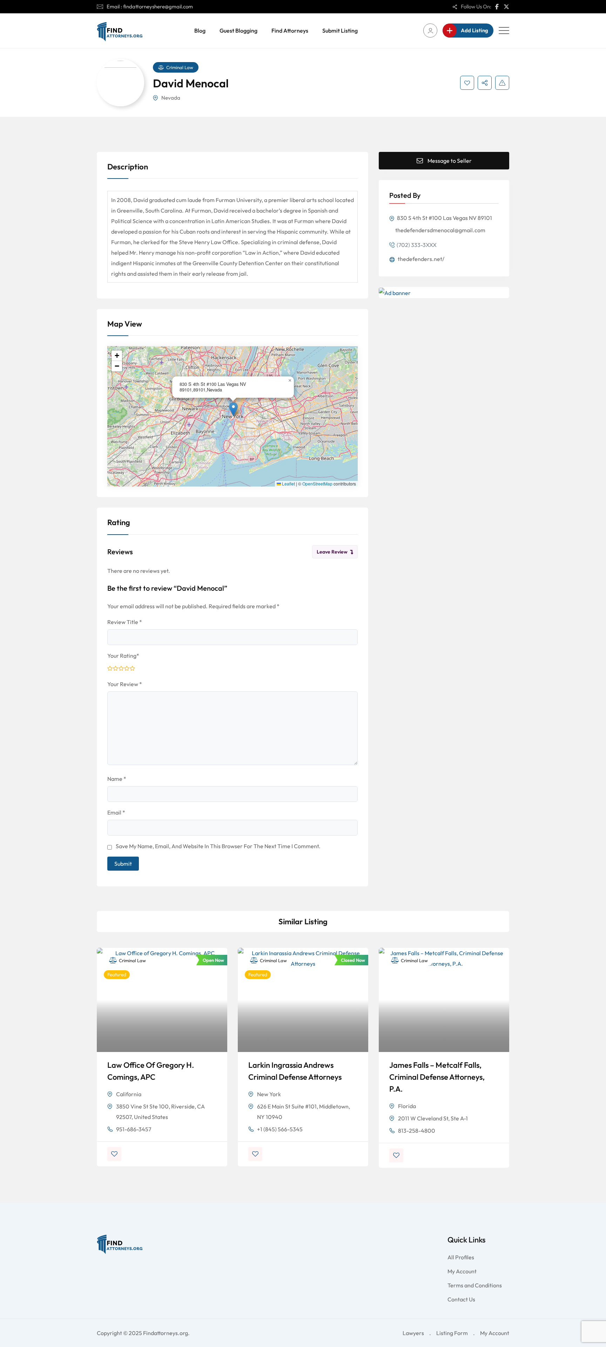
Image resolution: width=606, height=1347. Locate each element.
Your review (124, 684)
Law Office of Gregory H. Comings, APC (150, 1071)
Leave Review (332, 552)
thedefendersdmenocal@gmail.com (440, 230)
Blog (200, 30)
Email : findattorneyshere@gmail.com (150, 6)
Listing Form (452, 1332)
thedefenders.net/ (420, 258)
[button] (233, 409)
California (128, 1094)
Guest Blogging (238, 30)
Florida (407, 1106)
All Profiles (460, 1257)
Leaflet (288, 484)
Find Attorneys (289, 30)
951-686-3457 (133, 1129)
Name (116, 778)
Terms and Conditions (474, 1285)
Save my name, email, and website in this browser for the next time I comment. (218, 846)
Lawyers (413, 1332)
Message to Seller (449, 160)
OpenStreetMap (317, 484)
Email (116, 812)
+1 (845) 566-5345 (280, 1129)
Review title (124, 621)
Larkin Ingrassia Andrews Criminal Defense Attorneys (295, 1071)
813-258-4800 (416, 1130)
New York (269, 1094)
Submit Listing (340, 30)
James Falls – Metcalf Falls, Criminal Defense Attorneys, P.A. (437, 1077)
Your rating (123, 655)
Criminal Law (179, 67)
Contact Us (461, 1299)
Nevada (170, 97)
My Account (462, 1271)
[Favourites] (467, 83)
